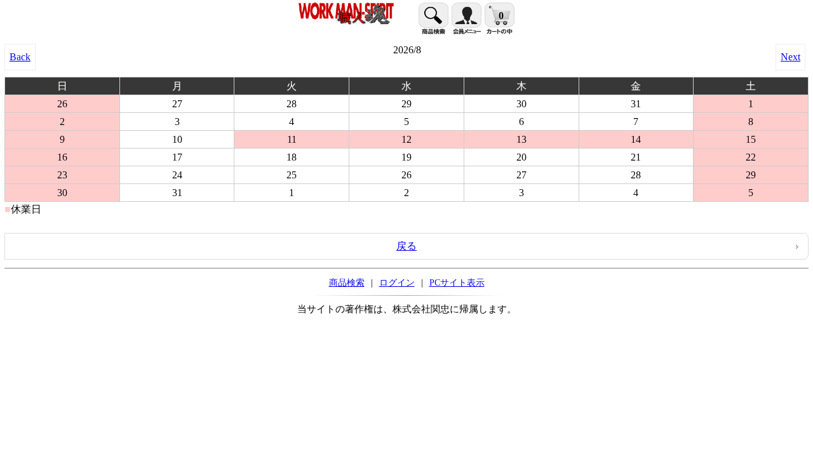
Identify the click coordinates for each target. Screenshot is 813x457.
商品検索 (347, 282)
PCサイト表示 (457, 282)
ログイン (397, 282)
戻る (406, 246)
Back (20, 56)
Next (790, 56)
